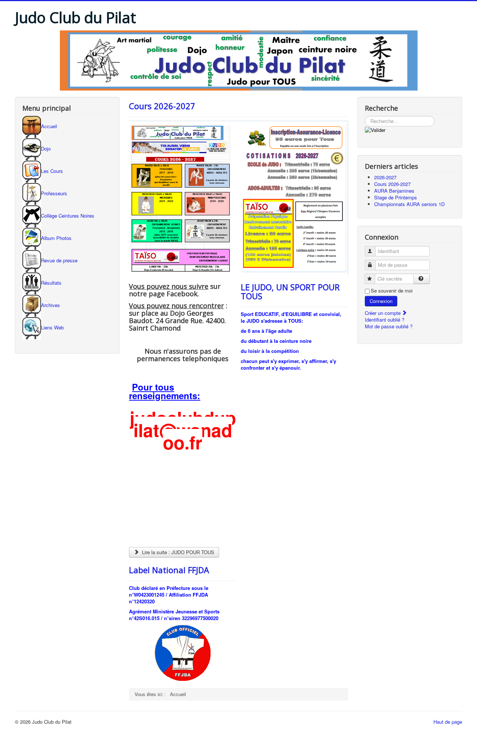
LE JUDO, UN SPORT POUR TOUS (290, 291)
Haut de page (447, 721)
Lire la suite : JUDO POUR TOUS (177, 552)
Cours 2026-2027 (162, 105)
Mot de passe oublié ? (389, 326)
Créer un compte (383, 312)
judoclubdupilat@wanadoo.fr (183, 430)
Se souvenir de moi (392, 290)
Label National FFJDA (169, 569)
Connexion (381, 300)
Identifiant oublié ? (384, 319)
